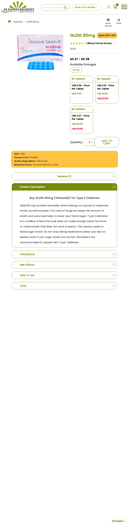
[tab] (64, 176)
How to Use (27, 275)
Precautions (27, 254)
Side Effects (27, 265)
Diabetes (18, 21)
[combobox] (55, 7)
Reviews (64, 176)
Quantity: (76, 142)
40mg (76, 70)
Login (109, 8)
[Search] (65, 7)
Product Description (32, 187)
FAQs (23, 286)
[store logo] (17, 7)
